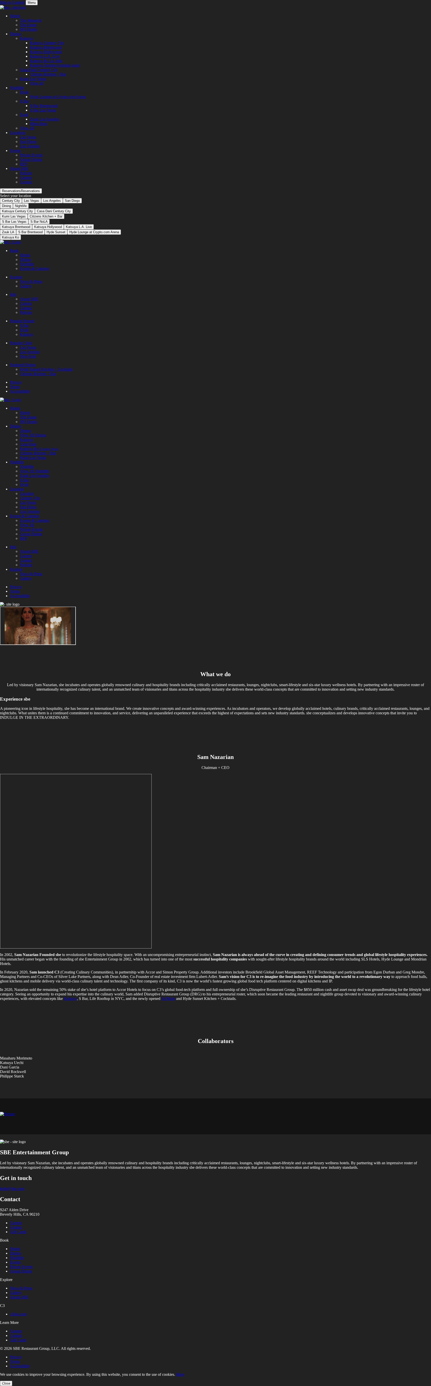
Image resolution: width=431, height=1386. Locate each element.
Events (15, 1262)
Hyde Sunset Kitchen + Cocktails (46, 369)
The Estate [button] (28, 25)
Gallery (26, 286)
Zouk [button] (24, 114)
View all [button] (36, 83)
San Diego (72, 201)
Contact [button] (26, 182)
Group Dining (31, 534)
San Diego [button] (28, 141)
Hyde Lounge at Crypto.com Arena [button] (58, 97)
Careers (26, 303)
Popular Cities (21, 343)
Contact (26, 308)
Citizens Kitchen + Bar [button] (48, 74)
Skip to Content (12, 2)
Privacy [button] (16, 1357)
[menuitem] (220, 23)
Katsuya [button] (26, 38)
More (180, 1374)
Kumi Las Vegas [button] (33, 79)
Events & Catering (34, 268)
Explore (16, 277)
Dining (6, 206)
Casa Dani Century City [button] (39, 70)
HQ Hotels (28, 422)
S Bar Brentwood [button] (44, 106)
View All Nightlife (34, 471)
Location (17, 489)
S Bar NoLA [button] (39, 221)
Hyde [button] (24, 92)
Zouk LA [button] (8, 232)
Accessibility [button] (20, 1366)
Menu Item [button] (38, 123)
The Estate (28, 417)
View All (27, 525)
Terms (15, 387)
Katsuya (26, 334)
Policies (26, 312)
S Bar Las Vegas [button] (43, 110)
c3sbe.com (18, 1314)
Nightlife (27, 264)
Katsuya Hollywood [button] (46, 52)
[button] (21, 191)
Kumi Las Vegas (33, 457)
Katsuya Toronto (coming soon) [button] (55, 65)
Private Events (31, 529)
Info (13, 294)
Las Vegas (31, 201)
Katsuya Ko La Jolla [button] (46, 61)
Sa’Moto (168, 998)
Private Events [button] (31, 155)
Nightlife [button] (17, 88)
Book (14, 250)
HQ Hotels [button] (28, 29)
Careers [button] (26, 177)
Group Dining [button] (31, 159)
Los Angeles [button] (30, 146)
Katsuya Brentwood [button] (46, 47)
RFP (23, 538)
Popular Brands (22, 321)
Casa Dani (28, 444)
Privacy (16, 382)
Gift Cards (18, 1232)
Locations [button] (17, 132)
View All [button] (27, 128)
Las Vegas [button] (28, 137)
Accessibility (20, 391)
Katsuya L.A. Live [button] (45, 56)
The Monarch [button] (30, 20)
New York (28, 356)
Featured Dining (23, 365)
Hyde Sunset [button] (56, 232)
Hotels (25, 255)
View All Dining (33, 435)
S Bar (24, 325)
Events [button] (15, 150)
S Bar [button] (24, 101)
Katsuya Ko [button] (10, 237)
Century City (11, 201)
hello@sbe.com (12, 1188)
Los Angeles (52, 201)
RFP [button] (23, 164)
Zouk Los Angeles (34, 475)
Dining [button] (15, 34)
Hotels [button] (15, 16)
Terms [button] (15, 1361)
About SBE (29, 299)
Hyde (24, 330)
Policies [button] (26, 173)
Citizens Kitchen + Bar (38, 374)
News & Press (31, 281)
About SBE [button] (19, 168)
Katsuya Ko (39, 448)
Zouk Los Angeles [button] (44, 119)
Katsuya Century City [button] (47, 43)
